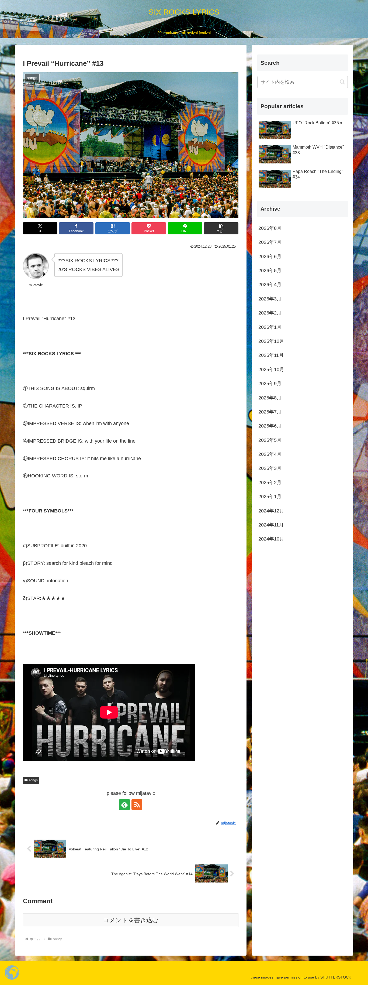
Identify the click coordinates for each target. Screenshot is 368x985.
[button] (221, 228)
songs (33, 780)
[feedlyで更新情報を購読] (124, 804)
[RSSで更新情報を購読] (136, 804)
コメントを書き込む (130, 920)
